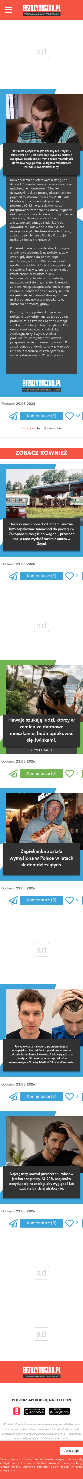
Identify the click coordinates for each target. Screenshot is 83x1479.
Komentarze (41, 416)
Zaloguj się (28, 428)
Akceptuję (71, 1450)
